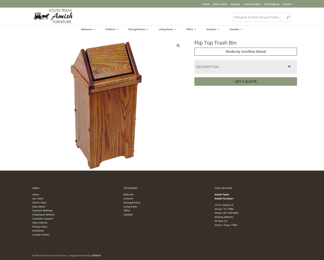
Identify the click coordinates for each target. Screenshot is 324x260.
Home (206, 4)
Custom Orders (252, 4)
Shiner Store (220, 4)
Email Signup (271, 4)
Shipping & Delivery (43, 214)
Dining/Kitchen (136, 29)
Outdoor (211, 29)
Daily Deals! (39, 206)
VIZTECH (96, 255)
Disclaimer (38, 230)
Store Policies (39, 222)
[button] (178, 46)
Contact (287, 4)
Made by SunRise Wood (246, 51)
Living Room (166, 29)
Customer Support (42, 218)
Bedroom (86, 29)
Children (110, 29)
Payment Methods (42, 210)
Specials (235, 4)
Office (189, 29)
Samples (234, 29)
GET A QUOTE (246, 81)
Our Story (37, 198)
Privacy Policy (39, 226)
